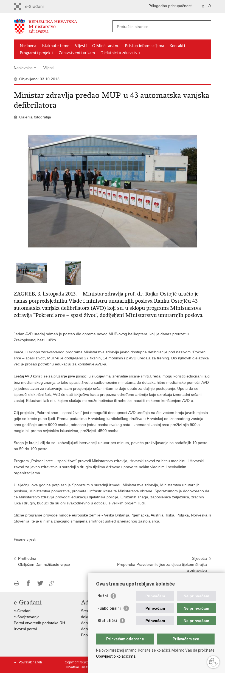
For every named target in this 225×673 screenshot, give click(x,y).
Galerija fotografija (35, 117)
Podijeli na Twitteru (40, 583)
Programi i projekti (36, 52)
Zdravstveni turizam (77, 52)
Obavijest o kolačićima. (116, 656)
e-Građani (22, 611)
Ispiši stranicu (16, 583)
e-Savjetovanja (27, 617)
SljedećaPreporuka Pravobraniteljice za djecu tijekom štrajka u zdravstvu (162, 564)
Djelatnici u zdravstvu (120, 52)
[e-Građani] (37, 6)
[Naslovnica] (63, 26)
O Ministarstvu (105, 45)
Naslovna (28, 45)
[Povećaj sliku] (112, 191)
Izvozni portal (25, 629)
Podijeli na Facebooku (28, 583)
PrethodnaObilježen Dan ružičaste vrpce (44, 561)
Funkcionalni (109, 608)
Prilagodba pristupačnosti (170, 6)
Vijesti (81, 45)
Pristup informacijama (144, 45)
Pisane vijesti (25, 539)
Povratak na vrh (30, 662)
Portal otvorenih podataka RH (39, 623)
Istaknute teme (55, 45)
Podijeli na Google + (52, 583)
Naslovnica (23, 68)
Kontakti (177, 45)
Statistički (107, 620)
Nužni (102, 596)
